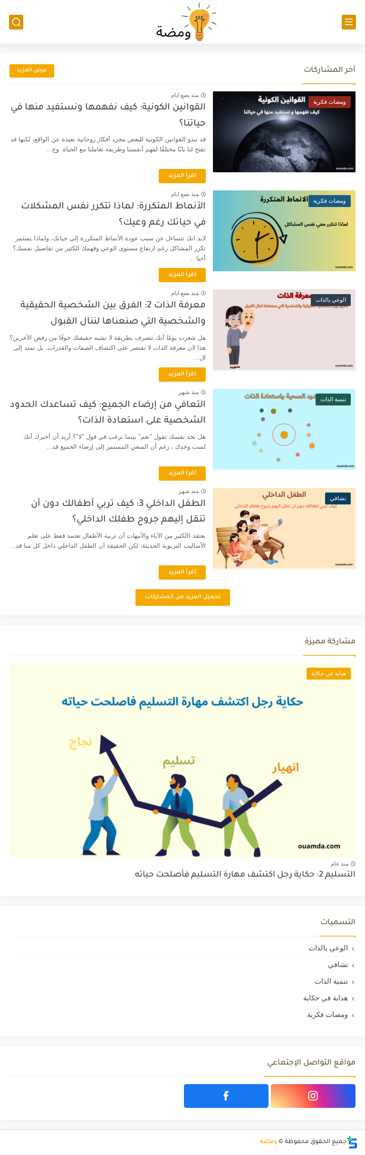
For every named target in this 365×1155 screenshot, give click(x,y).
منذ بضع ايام (185, 95)
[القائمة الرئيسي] (349, 22)
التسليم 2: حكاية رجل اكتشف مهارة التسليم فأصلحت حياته (245, 875)
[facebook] (226, 1096)
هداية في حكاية (325, 998)
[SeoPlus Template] (352, 1142)
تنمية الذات (331, 981)
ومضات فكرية (327, 1014)
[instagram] (313, 1096)
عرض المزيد (32, 71)
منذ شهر (189, 392)
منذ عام (339, 863)
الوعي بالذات (328, 948)
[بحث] (16, 22)
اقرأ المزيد (182, 176)
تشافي (338, 964)
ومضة (268, 1142)
